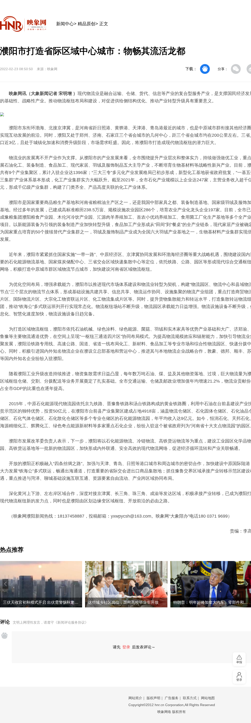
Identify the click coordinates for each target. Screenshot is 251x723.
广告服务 (171, 698)
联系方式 (190, 698)
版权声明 (153, 698)
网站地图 (208, 698)
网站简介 (135, 698)
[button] (5, 584)
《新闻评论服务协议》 (71, 622)
